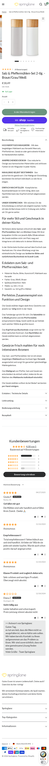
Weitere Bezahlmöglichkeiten (24, 125)
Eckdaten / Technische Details (15, 393)
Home (4, 12)
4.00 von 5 (31, 446)
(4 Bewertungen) (20, 69)
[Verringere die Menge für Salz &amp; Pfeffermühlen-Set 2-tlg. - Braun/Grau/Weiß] (4, 102)
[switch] (43, 762)
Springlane (7, 708)
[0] (45, 4)
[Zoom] (43, 19)
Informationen (9, 726)
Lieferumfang (7, 400)
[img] (10, 492)
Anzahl (4, 97)
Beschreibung (8, 140)
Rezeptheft (6, 415)
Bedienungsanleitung (11, 408)
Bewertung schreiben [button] (24, 474)
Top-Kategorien (9, 717)
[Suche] (41, 4)
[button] (13, 456)
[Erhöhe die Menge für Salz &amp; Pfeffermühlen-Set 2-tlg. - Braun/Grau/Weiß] (13, 102)
